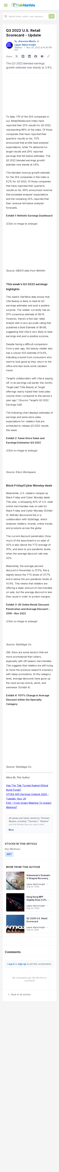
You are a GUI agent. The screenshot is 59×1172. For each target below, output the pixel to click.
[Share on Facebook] (35, 56)
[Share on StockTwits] (23, 56)
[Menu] (5, 5)
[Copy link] (48, 56)
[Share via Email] (42, 56)
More (11, 830)
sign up (22, 963)
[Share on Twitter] (16, 56)
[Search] (52, 16)
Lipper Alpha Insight (25, 44)
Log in (11, 963)
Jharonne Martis (27, 41)
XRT (9, 854)
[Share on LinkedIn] (29, 56)
